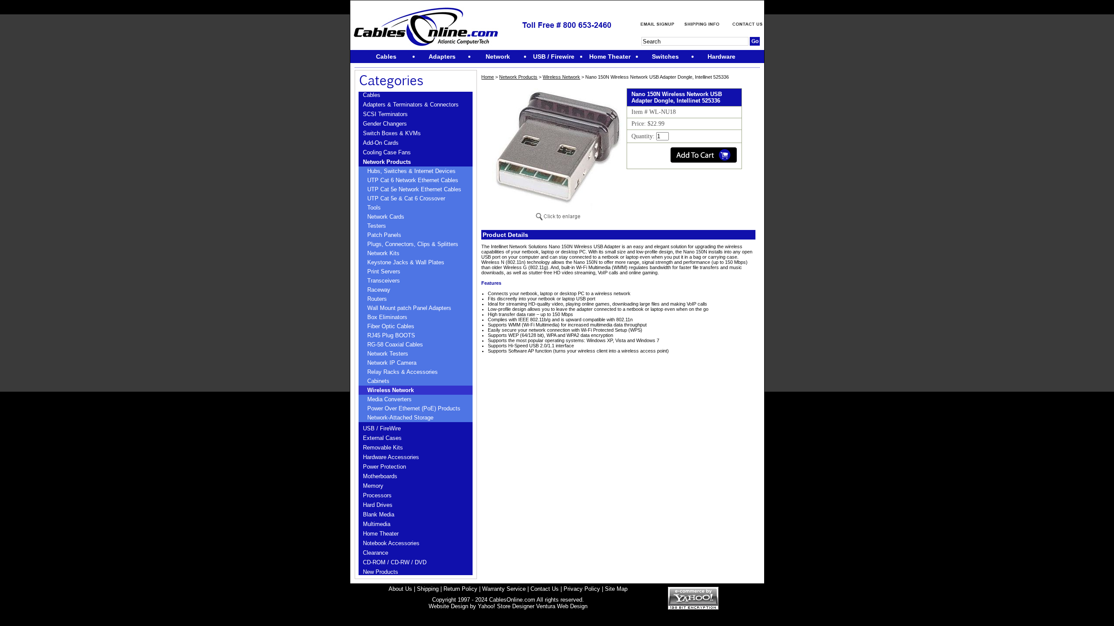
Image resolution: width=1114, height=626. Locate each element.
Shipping (428, 589)
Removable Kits (383, 447)
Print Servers (383, 271)
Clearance (375, 552)
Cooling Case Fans (387, 152)
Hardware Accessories (391, 457)
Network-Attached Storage (400, 417)
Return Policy (460, 589)
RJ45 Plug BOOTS (391, 335)
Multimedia (376, 524)
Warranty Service (504, 589)
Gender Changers (385, 123)
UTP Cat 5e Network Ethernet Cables (414, 189)
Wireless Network (390, 390)
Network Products (387, 162)
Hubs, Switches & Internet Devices (411, 171)
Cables (371, 95)
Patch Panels (384, 235)
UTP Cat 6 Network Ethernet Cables (412, 180)
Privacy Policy (582, 589)
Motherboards (380, 476)
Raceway (378, 289)
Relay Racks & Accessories (402, 372)
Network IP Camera (391, 363)
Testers (376, 226)
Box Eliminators (387, 317)
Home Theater (381, 533)
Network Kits (383, 253)
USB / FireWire (382, 428)
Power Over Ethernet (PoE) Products (413, 408)
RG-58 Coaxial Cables (395, 344)
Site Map (616, 589)
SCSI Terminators (385, 114)
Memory (373, 486)
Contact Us (544, 589)
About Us (400, 589)
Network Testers (387, 353)
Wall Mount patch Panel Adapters (409, 308)
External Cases (382, 438)
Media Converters (389, 399)
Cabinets (378, 381)
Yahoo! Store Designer (506, 606)
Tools (374, 207)
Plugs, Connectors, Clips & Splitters (412, 244)
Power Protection (384, 466)
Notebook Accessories (391, 543)
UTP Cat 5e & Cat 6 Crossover (406, 198)
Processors (377, 495)
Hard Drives (378, 505)
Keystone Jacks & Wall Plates (405, 262)
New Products (380, 572)
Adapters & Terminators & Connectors (411, 104)
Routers (377, 299)
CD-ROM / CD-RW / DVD (394, 562)
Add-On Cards (381, 143)
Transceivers (383, 280)
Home (487, 77)
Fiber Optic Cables (390, 326)
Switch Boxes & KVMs (392, 133)
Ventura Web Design (561, 606)
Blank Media (378, 514)
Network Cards (385, 216)
